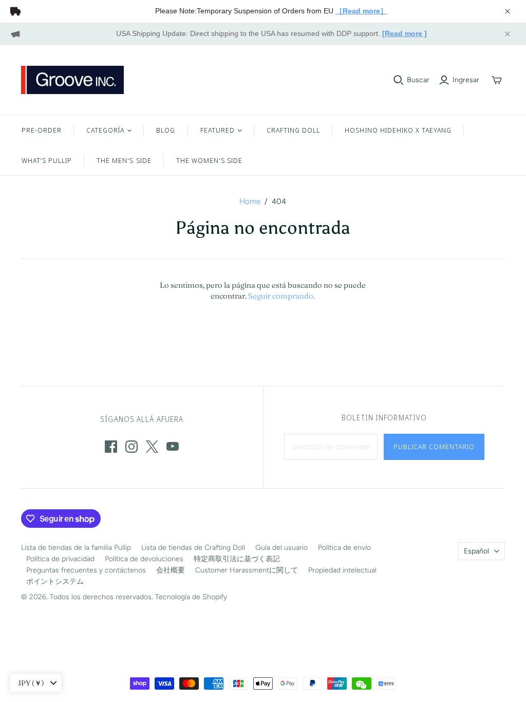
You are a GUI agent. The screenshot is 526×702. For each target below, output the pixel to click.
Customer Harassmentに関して (246, 570)
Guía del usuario (281, 547)
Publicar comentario (434, 446)
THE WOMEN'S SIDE (209, 160)
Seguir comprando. (281, 296)
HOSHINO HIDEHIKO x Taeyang (398, 130)
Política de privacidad (60, 559)
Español (476, 551)
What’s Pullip (47, 160)
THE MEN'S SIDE (124, 160)
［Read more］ (361, 11)
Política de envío (344, 547)
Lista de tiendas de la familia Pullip (76, 547)
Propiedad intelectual (342, 570)
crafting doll (294, 130)
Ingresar (466, 80)
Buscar (418, 80)
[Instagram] (131, 446)
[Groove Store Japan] (72, 80)
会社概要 (170, 570)
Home (249, 201)
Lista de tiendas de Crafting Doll (193, 547)
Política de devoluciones (144, 559)
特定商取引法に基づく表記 (237, 559)
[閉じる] (507, 11)
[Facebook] (111, 446)
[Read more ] (404, 33)
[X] (152, 446)
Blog (165, 130)
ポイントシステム (55, 581)
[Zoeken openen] (398, 80)
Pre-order (42, 130)
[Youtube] (172, 446)
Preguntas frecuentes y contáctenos (86, 570)
